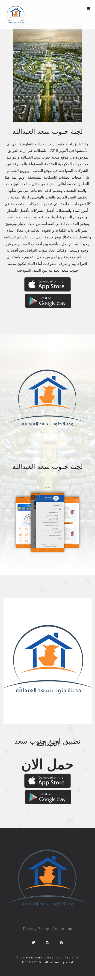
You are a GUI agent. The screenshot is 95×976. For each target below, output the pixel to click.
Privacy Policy (36, 929)
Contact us (62, 929)
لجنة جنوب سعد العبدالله (59, 962)
